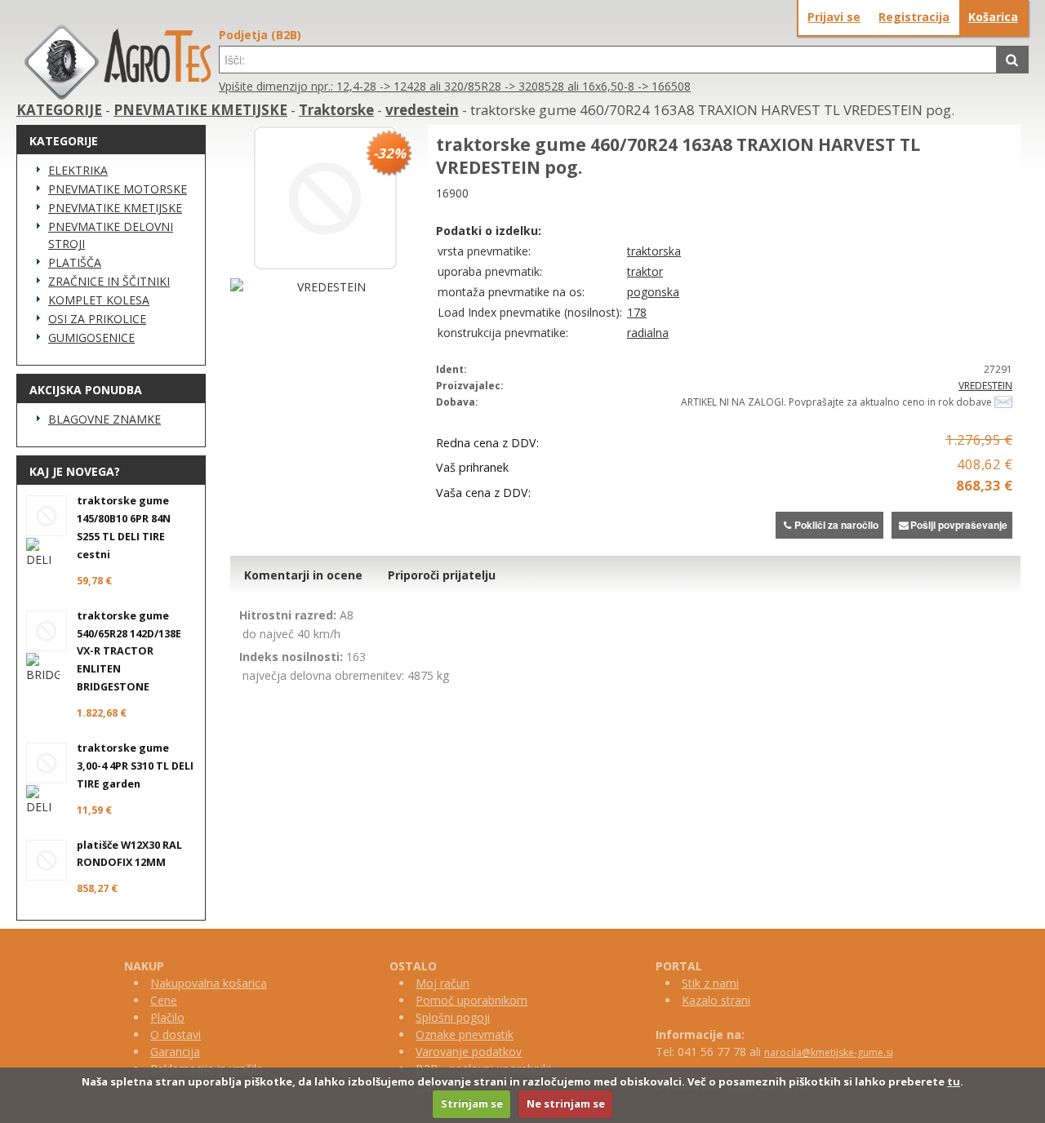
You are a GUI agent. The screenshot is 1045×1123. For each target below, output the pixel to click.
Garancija (175, 1051)
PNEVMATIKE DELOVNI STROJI (110, 235)
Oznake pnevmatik (465, 1034)
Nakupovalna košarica (208, 983)
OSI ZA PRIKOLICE (97, 318)
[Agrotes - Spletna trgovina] (117, 95)
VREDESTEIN (985, 386)
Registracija (913, 16)
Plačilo (167, 1017)
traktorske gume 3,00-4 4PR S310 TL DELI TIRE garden (135, 766)
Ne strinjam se (566, 1103)
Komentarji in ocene (303, 575)
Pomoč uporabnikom (471, 1000)
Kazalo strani (716, 1000)
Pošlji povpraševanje (958, 524)
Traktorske (336, 109)
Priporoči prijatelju (442, 575)
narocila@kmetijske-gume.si (828, 1052)
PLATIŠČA (74, 262)
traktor (645, 271)
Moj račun (442, 983)
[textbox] (608, 59)
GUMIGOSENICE (91, 337)
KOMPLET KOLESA (98, 300)
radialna (648, 332)
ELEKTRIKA (78, 170)
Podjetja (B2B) (260, 34)
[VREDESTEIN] (325, 286)
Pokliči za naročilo (836, 524)
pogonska (653, 292)
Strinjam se (472, 1103)
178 (637, 312)
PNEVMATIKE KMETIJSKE (200, 109)
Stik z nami (710, 983)
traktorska (654, 251)
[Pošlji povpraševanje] (1003, 402)
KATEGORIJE (59, 109)
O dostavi (175, 1034)
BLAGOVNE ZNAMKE (104, 419)
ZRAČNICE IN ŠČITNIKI (109, 281)
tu (953, 1081)
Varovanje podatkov (469, 1051)
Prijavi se (833, 16)
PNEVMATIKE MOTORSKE (117, 189)
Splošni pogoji (453, 1017)
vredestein (422, 109)
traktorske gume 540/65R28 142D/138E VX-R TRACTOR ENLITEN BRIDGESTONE (129, 652)
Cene (163, 1000)
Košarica (993, 16)
